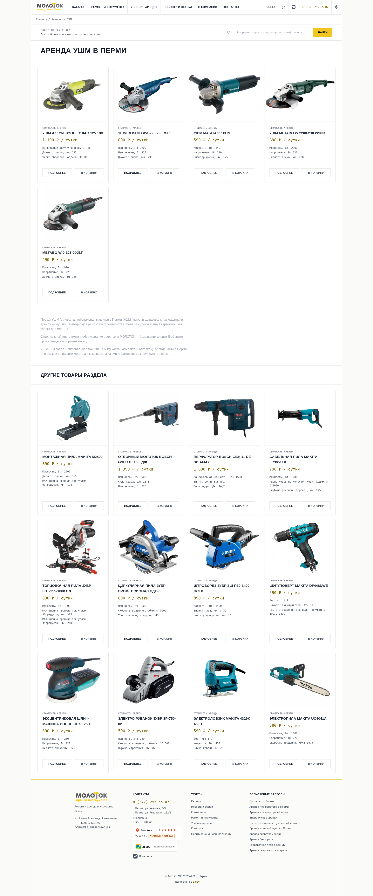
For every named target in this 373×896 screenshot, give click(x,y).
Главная (41, 19)
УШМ (69, 19)
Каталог (78, 7)
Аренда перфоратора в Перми (269, 806)
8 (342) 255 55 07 (315, 7)
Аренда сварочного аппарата (268, 850)
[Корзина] (283, 7)
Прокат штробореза (262, 801)
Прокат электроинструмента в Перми (273, 823)
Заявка (271, 7)
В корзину (89, 172)
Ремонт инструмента (107, 7)
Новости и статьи (178, 7)
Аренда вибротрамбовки (265, 833)
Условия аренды (144, 7)
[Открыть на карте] (337, 7)
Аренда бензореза (261, 839)
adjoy (196, 881)
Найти (323, 32)
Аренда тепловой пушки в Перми (270, 828)
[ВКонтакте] (293, 7)
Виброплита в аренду (263, 817)
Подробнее (57, 172)
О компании (207, 7)
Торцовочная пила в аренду (267, 844)
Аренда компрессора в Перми (268, 812)
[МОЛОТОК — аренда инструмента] (50, 7)
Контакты (231, 7)
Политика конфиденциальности (211, 833)
